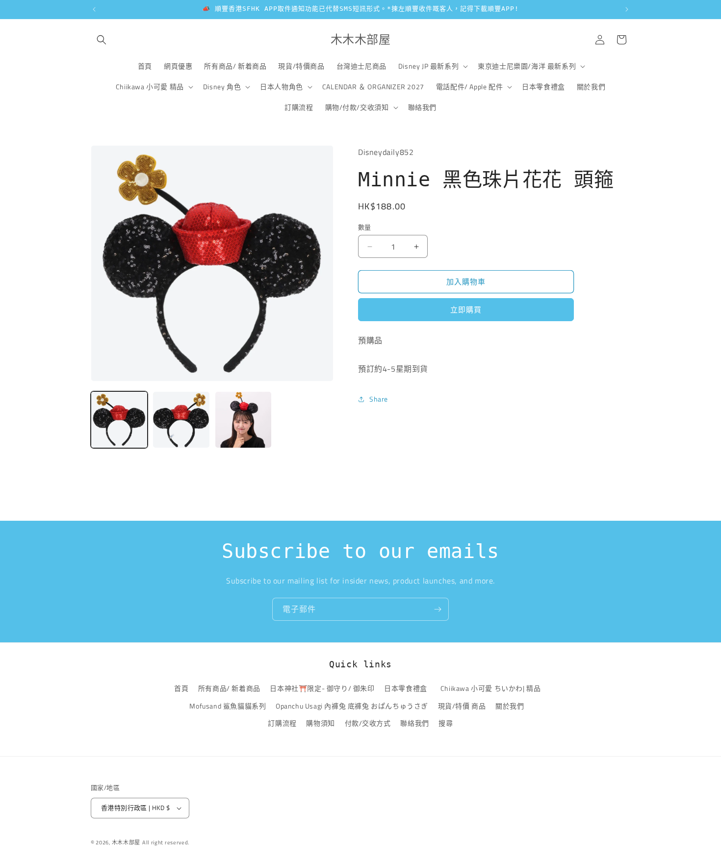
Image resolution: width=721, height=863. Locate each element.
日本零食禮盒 (405, 689)
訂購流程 (282, 723)
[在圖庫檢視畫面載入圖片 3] (243, 419)
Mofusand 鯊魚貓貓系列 (227, 706)
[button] (101, 40)
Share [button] (378, 399)
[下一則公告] (627, 9)
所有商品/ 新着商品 (229, 689)
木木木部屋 (126, 842)
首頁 (181, 689)
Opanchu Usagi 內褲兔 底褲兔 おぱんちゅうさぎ (352, 706)
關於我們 (509, 706)
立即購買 (466, 309)
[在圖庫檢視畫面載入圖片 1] (119, 419)
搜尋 (445, 723)
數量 (364, 227)
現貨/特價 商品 (462, 706)
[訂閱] (437, 609)
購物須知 (320, 723)
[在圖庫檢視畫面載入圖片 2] (181, 419)
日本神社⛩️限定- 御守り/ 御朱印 (322, 689)
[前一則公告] (94, 9)
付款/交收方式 (368, 723)
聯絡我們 (414, 723)
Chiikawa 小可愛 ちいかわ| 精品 (492, 689)
